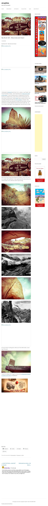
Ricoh (17, 98)
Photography (13, 455)
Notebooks (16, 8)
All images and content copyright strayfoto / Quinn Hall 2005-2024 (24, 501)
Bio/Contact (36, 8)
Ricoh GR (10, 92)
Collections (23, 8)
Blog (30, 8)
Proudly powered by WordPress (7, 503)
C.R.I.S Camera (19, 99)
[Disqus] (16, 481)
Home (3, 8)
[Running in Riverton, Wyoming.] (41, 79)
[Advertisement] (38, 133)
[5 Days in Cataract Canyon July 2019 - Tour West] (41, 69)
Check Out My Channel (39, 106)
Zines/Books (8, 8)
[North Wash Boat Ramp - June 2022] (41, 89)
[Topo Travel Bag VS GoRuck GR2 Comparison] (41, 98)
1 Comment (4, 40)
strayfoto (5, 3)
